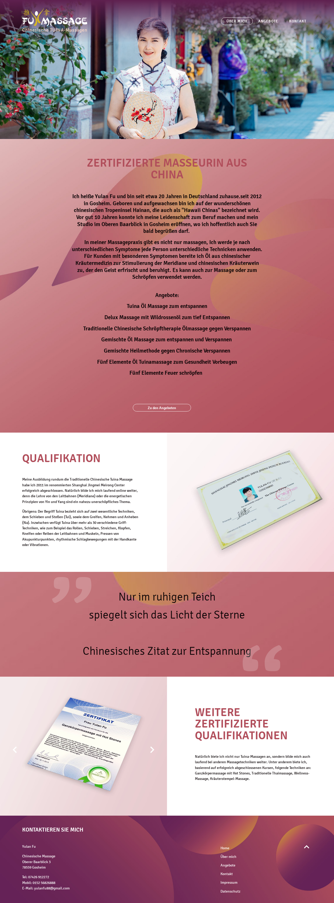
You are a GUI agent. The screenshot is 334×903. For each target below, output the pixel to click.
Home (224, 848)
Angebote (268, 21)
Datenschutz (230, 891)
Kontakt (297, 21)
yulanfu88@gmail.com (52, 888)
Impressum (228, 882)
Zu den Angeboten (162, 407)
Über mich (236, 21)
